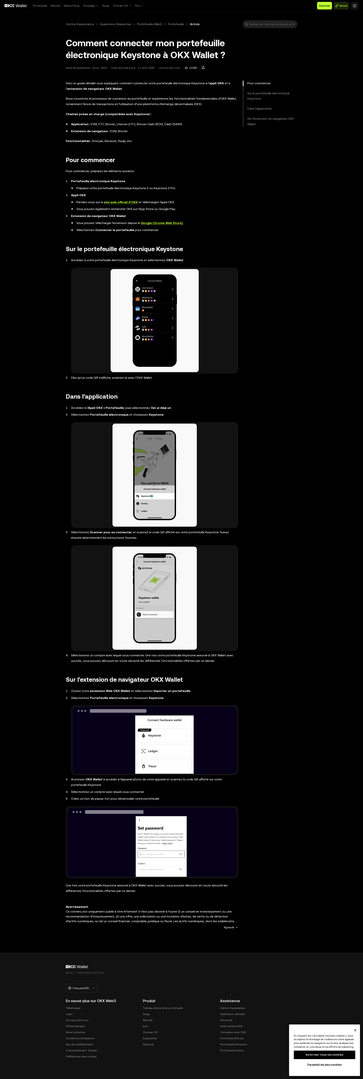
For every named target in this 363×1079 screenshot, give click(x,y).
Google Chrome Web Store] (162, 223)
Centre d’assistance (80, 24)
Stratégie (89, 5)
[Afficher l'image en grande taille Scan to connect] (154, 598)
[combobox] (272, 24)
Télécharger (73, 1008)
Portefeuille (40, 5)
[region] (324, 1050)
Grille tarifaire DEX (231, 1026)
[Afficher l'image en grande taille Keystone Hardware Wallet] (154, 321)
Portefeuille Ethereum (233, 1044)
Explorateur (150, 1038)
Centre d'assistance (232, 1008)
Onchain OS (120, 5)
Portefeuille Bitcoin (232, 1038)
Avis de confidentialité (79, 1044)
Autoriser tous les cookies (324, 1054)
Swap (105, 5)
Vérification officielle (232, 1014)
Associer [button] (324, 5)
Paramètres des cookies (324, 1064)
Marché (55, 5)
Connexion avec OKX (233, 1032)
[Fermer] (355, 1030)
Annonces (226, 1020)
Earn (145, 1026)
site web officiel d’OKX (121, 202)
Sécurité (148, 1044)
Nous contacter (75, 1032)
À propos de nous (77, 1020)
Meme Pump (72, 5)
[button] (246, 24)
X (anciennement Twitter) (81, 1050)
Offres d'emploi (75, 1026)
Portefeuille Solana (232, 1050)
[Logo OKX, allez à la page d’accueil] (16, 5)
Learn (69, 1014)
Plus (137, 5)
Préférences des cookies (81, 1056)
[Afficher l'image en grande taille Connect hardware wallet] (154, 475)
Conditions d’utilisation (80, 1038)
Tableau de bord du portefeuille (163, 1008)
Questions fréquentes (115, 24)
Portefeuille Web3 (149, 24)
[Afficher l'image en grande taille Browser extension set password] (152, 842)
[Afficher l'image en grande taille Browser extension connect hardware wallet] (154, 740)
